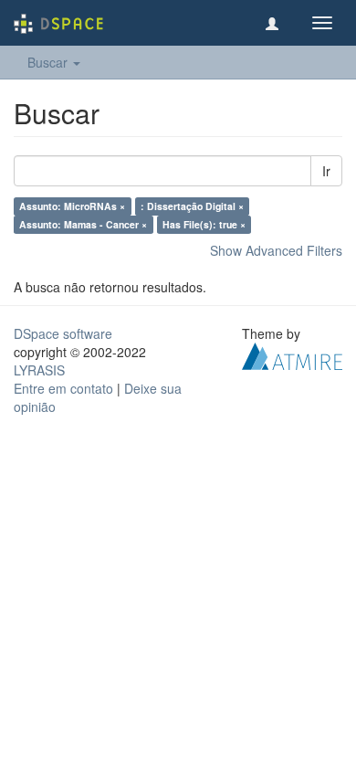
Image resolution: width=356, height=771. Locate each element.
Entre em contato (63, 388)
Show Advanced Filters (276, 250)
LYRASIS (39, 370)
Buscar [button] (49, 62)
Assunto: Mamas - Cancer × (83, 224)
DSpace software (63, 333)
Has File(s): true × (204, 224)
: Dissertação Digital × (192, 206)
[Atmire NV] (292, 354)
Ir (326, 171)
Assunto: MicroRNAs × (72, 206)
